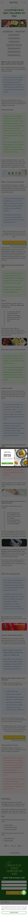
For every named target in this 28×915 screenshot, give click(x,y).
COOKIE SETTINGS (14, 912)
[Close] (26, 906)
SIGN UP (7, 463)
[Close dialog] (26, 449)
